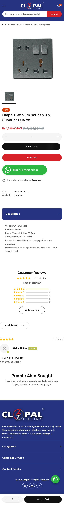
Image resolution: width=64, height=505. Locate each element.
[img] (7, 339)
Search (54, 14)
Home (4, 25)
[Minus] (6, 137)
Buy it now (32, 157)
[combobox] (32, 14)
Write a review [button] (32, 310)
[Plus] (57, 137)
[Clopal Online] (32, 5)
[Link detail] (25, 485)
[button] (19, 289)
